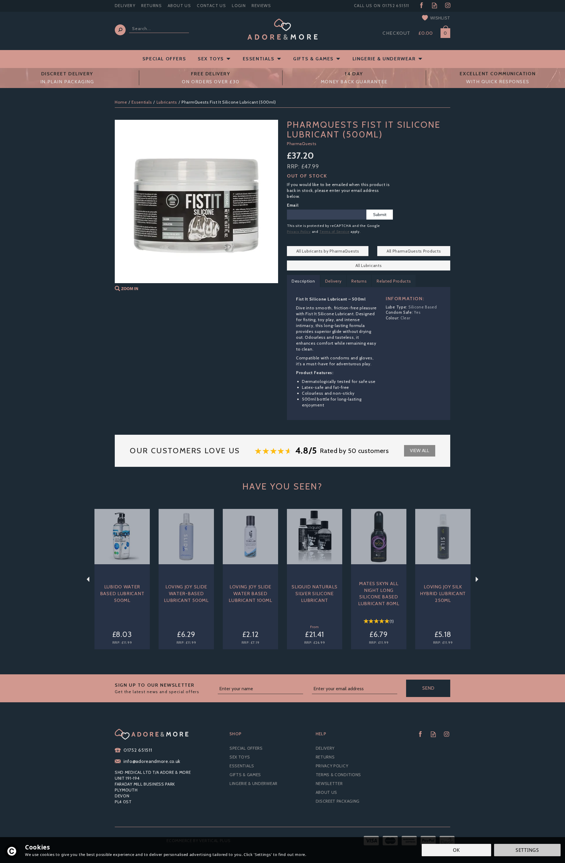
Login (239, 5)
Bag (443, 32)
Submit (379, 214)
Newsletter (329, 783)
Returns (359, 281)
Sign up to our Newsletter (157, 688)
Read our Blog (434, 5)
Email (293, 205)
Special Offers (246, 748)
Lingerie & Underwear (253, 783)
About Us (327, 792)
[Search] (120, 29)
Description (303, 281)
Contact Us (211, 5)
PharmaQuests (301, 143)
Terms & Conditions (338, 774)
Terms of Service (334, 232)
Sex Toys (240, 757)
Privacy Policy (299, 232)
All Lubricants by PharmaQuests (327, 251)
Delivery (333, 281)
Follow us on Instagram (447, 5)
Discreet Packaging (338, 801)
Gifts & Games (245, 774)
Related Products (394, 281)
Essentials (242, 766)
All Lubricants (368, 265)
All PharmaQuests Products (414, 251)
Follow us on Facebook (421, 5)
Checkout (397, 33)
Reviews (261, 5)
